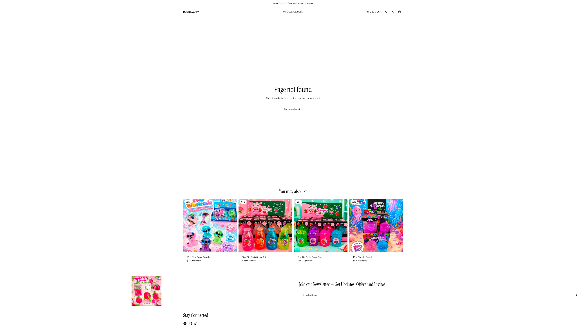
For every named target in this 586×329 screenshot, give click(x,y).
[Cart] (399, 12)
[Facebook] (185, 323)
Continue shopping (293, 109)
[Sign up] (575, 295)
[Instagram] (190, 323)
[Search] (386, 12)
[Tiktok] (195, 323)
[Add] (232, 247)
